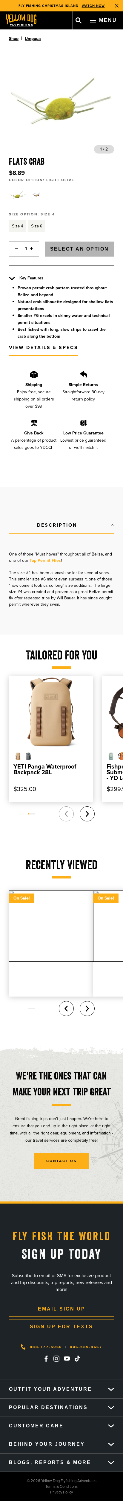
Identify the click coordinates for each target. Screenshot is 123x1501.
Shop (14, 38)
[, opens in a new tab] (46, 1359)
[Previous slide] (66, 813)
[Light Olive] (17, 195)
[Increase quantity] (33, 249)
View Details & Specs (43, 347)
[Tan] (37, 195)
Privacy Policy (36, 1492)
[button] (61, 525)
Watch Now (93, 5)
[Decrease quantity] (15, 249)
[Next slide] (87, 813)
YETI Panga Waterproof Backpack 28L (44, 769)
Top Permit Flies (45, 560)
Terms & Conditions (39, 1486)
